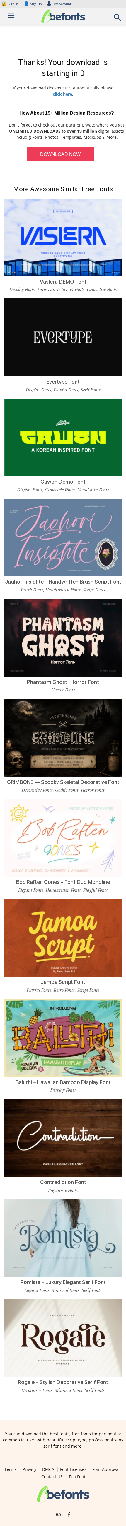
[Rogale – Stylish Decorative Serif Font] (63, 1338)
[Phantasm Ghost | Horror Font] (63, 638)
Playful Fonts (66, 390)
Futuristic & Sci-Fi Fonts (61, 289)
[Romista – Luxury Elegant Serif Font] (63, 1238)
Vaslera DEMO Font (63, 282)
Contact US (52, 1476)
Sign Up (33, 4)
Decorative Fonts (37, 790)
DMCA (48, 1469)
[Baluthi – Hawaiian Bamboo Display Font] (63, 1038)
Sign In (10, 4)
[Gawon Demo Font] (63, 438)
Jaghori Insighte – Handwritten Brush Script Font (63, 582)
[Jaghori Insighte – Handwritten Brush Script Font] (63, 538)
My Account (62, 4)
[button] (118, 19)
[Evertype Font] (63, 337)
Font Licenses (73, 1469)
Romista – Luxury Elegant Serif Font (63, 1282)
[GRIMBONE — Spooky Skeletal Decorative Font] (63, 738)
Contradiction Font (63, 1182)
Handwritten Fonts (63, 590)
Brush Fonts (32, 590)
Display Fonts (22, 289)
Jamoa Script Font (63, 982)
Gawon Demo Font (63, 482)
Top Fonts (78, 1476)
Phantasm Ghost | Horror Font (63, 682)
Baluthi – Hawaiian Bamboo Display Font (63, 1082)
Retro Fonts (64, 990)
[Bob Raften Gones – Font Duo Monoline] (63, 838)
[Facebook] (69, 1514)
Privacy (29, 1469)
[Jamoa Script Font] (63, 938)
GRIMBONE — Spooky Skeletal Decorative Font (63, 782)
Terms (10, 1469)
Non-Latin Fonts (93, 490)
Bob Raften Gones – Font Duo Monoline (63, 882)
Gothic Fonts (67, 790)
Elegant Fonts (30, 890)
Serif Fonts (91, 390)
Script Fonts (94, 590)
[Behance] (58, 1514)
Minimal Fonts (65, 1290)
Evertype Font (63, 382)
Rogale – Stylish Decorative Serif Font (63, 1382)
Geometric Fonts (102, 289)
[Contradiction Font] (63, 1138)
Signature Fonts (63, 1190)
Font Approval (106, 1469)
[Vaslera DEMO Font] (63, 237)
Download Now (60, 154)
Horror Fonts (63, 690)
